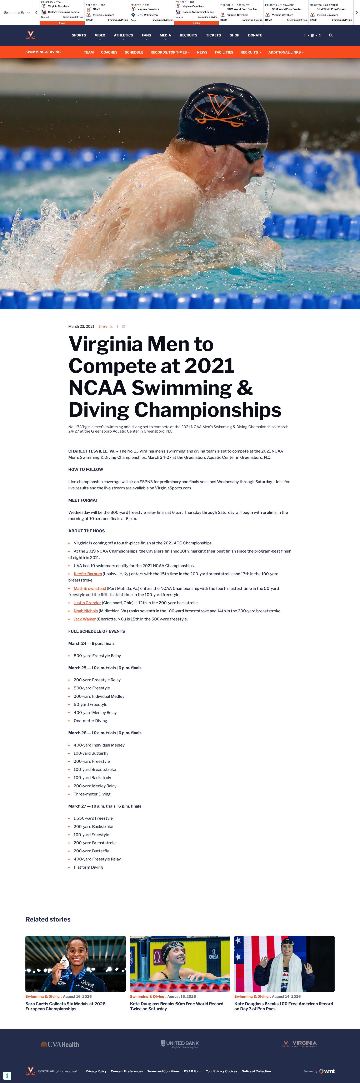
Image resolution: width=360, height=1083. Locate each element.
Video (100, 35)
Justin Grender (87, 602)
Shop (234, 35)
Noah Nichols (86, 611)
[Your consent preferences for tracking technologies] (7, 1076)
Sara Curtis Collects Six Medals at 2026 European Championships (65, 1006)
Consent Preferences (127, 1071)
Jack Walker (85, 619)
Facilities (224, 52)
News (202, 52)
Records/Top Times (169, 52)
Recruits (188, 35)
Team (89, 52)
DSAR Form (192, 1071)
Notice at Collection (256, 1071)
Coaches (109, 52)
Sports (79, 35)
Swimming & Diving (42, 996)
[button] (36, 12)
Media (165, 35)
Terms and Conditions (163, 1071)
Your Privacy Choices (221, 1071)
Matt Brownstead (90, 588)
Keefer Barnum (88, 574)
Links (62, 22)
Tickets (213, 35)
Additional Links (284, 52)
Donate (255, 35)
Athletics (123, 35)
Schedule (134, 52)
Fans (146, 35)
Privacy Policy (96, 1071)
